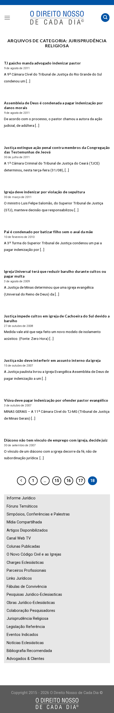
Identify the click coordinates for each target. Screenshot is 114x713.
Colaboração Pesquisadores (31, 610)
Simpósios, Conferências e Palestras (38, 514)
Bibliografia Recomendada (29, 651)
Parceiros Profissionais (26, 570)
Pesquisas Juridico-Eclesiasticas (34, 594)
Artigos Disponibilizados (27, 530)
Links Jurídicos (19, 578)
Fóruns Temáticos (22, 506)
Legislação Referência (26, 627)
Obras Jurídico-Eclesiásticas (31, 603)
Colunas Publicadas (23, 546)
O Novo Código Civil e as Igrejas (34, 554)
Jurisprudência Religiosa (27, 618)
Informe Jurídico (21, 498)
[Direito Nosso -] (57, 18)
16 (69, 480)
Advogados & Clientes (25, 658)
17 (80, 480)
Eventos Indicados (22, 634)
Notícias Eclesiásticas (25, 643)
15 (57, 480)
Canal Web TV (19, 538)
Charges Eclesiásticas (25, 562)
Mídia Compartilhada (24, 522)
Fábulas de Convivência (27, 586)
